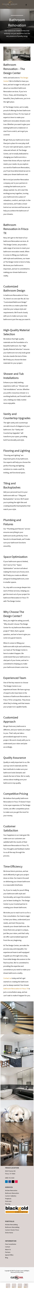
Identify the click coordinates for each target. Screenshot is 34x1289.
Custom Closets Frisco (12, 1230)
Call (7, 1287)
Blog (6, 1258)
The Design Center (19, 1270)
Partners (7, 1252)
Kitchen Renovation (11, 1190)
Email (13, 1287)
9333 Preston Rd (10, 1171)
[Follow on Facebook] (9, 1181)
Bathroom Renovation (12, 1193)
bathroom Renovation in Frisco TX (15, 988)
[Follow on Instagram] (16, 1181)
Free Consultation (10, 1244)
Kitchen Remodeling (11, 1225)
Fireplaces (8, 1199)
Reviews (19, 1287)
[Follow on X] (13, 1181)
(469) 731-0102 (9, 1178)
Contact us (7, 978)
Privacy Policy (19, 1272)
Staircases (8, 1201)
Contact (7, 1247)
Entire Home (9, 1233)
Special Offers (9, 1255)
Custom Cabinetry (10, 1196)
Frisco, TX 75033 (10, 1174)
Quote (25, 1287)
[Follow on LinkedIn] (6, 1181)
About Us (8, 1249)
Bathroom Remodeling (12, 1227)
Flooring (7, 1204)
